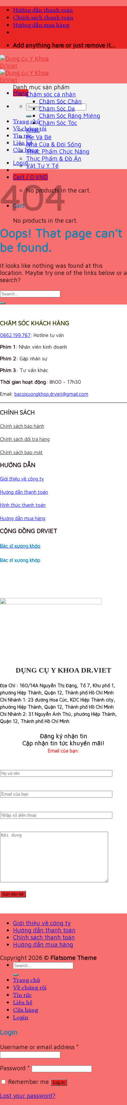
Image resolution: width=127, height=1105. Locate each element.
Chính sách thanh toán (43, 18)
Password (15, 1068)
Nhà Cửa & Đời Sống (53, 144)
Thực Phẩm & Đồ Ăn (53, 158)
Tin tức (22, 136)
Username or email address (39, 1046)
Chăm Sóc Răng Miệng (69, 115)
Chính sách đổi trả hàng (25, 439)
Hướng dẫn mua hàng (41, 25)
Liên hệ (23, 143)
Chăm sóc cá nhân (51, 94)
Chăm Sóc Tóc (58, 122)
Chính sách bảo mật (21, 452)
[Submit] (28, 116)
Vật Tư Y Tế (42, 165)
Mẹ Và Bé (38, 137)
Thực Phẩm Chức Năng (58, 151)
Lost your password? (27, 1095)
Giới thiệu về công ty (22, 478)
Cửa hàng (25, 150)
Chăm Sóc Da (57, 108)
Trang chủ (26, 122)
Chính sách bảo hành (22, 426)
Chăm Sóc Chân (60, 101)
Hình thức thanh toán (23, 505)
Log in (58, 1082)
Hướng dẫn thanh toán (43, 10)
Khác (33, 129)
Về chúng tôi (30, 988)
